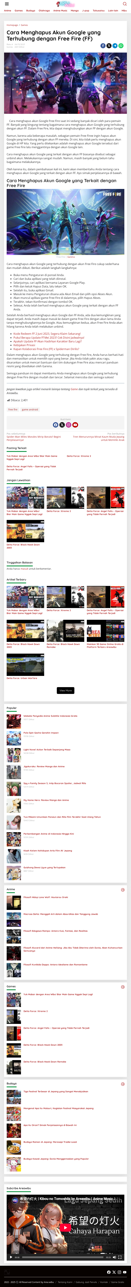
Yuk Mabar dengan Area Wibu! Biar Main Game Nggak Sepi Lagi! (32, 457)
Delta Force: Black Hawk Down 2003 (23, 546)
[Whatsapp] (120, 45)
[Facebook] (55, 425)
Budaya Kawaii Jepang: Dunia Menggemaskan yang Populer (56, 1158)
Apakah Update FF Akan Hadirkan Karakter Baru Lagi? (47, 341)
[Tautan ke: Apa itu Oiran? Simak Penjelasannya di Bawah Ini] (14, 1130)
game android (30, 409)
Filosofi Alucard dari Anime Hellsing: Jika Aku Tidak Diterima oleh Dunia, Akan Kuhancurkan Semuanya (73, 949)
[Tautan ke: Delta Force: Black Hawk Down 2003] (14, 1050)
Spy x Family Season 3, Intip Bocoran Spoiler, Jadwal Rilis (55, 783)
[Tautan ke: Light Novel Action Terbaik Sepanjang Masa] (14, 755)
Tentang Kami (65, 1282)
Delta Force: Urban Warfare (22, 678)
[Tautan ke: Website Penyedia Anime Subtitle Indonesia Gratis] (14, 721)
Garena (71, 256)
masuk (24, 568)
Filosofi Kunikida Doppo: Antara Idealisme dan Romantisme (56, 964)
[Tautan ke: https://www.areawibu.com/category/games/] (123, 987)
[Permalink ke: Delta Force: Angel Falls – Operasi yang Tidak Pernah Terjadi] (105, 497)
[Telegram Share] (115, 45)
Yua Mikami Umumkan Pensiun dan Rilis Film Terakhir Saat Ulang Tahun (62, 817)
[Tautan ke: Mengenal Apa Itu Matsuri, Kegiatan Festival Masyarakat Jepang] (14, 1113)
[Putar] (11, 1257)
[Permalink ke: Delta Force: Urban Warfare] (25, 664)
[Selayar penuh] (120, 1257)
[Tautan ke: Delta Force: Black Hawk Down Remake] (14, 1067)
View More (66, 690)
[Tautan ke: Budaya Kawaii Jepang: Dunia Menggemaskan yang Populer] (14, 1164)
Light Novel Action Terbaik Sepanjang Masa (47, 749)
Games (10, 47)
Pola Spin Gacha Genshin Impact (41, 732)
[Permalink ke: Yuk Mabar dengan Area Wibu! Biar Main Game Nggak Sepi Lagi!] (25, 497)
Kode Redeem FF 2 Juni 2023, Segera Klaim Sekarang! (47, 334)
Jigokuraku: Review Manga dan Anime (44, 766)
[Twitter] (62, 425)
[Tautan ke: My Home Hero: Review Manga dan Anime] (14, 805)
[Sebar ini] (103, 45)
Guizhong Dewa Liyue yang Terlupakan (45, 867)
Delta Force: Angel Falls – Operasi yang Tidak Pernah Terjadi (31, 468)
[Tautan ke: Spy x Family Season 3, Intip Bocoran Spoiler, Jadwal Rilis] (14, 788)
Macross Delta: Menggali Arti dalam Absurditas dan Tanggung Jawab (61, 914)
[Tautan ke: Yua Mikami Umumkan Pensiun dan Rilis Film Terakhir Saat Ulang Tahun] (14, 822)
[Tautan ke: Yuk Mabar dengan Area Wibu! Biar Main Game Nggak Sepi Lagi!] (14, 999)
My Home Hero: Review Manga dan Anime (46, 800)
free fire (12, 409)
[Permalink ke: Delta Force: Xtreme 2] (65, 497)
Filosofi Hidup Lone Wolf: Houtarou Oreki (46, 897)
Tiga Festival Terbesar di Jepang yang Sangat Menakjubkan (56, 1091)
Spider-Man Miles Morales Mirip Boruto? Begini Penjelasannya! (34, 436)
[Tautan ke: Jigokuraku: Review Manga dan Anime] (14, 771)
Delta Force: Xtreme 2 (79, 456)
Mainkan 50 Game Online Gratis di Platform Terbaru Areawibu (105, 645)
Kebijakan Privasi (24, 345)
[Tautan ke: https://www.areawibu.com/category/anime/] (123, 890)
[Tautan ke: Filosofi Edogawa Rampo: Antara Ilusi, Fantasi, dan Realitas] (14, 936)
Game (74, 389)
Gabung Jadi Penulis (86, 1282)
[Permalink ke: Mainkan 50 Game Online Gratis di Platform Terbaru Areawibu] (105, 630)
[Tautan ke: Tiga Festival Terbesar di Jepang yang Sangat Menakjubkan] (14, 1096)
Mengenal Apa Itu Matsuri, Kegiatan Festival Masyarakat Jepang (58, 1108)
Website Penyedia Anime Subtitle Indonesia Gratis (50, 716)
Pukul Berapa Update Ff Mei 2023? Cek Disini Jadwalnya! (48, 337)
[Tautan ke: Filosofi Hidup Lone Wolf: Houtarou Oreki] (14, 902)
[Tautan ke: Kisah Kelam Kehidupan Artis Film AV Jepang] (14, 856)
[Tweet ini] (109, 45)
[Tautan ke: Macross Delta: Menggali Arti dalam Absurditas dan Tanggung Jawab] (14, 919)
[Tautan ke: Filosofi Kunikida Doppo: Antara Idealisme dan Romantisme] (14, 970)
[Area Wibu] (66, 3)
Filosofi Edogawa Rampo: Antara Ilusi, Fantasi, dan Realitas (56, 930)
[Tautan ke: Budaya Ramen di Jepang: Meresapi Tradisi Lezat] (14, 1147)
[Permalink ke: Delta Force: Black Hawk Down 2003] (25, 530)
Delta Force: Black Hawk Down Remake (63, 645)
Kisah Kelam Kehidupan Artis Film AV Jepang (48, 850)
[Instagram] (68, 425)
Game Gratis (117, 1282)
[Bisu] (114, 1257)
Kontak (104, 1282)
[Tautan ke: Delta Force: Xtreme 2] (14, 1016)
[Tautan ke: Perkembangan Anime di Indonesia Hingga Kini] (14, 839)
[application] (65, 1228)
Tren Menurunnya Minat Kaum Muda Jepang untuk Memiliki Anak (98, 436)
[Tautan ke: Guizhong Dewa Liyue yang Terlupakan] (14, 872)
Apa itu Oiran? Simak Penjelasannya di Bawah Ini (50, 1125)
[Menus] (7, 4)
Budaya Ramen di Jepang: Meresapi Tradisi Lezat (50, 1142)
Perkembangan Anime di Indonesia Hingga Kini (49, 833)
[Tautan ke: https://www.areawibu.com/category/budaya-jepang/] (123, 1084)
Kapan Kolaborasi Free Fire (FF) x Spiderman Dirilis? (46, 349)
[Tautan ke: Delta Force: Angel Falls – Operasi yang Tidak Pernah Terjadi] (14, 1033)
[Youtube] (75, 425)
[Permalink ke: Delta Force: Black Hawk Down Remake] (65, 630)
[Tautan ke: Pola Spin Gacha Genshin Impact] (14, 738)
